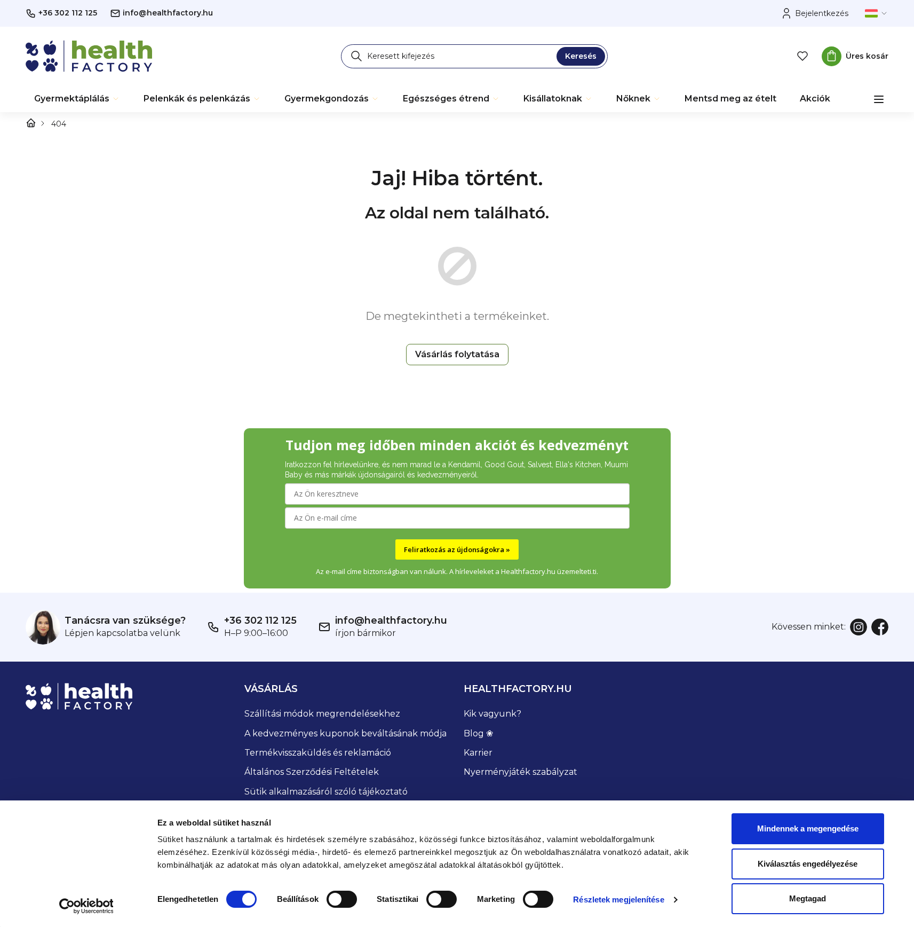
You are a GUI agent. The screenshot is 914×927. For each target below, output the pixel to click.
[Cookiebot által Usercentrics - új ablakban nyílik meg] (86, 906)
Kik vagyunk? (492, 714)
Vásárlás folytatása (457, 354)
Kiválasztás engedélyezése (807, 863)
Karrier (478, 753)
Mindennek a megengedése (808, 828)
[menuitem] (77, 98)
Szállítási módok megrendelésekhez (322, 714)
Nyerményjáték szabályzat (520, 772)
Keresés (581, 56)
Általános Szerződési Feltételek (311, 772)
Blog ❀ (478, 733)
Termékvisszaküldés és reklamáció (317, 753)
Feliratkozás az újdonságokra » (457, 549)
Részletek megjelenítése (618, 899)
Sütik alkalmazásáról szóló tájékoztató (326, 792)
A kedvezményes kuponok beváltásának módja (345, 733)
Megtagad (807, 898)
